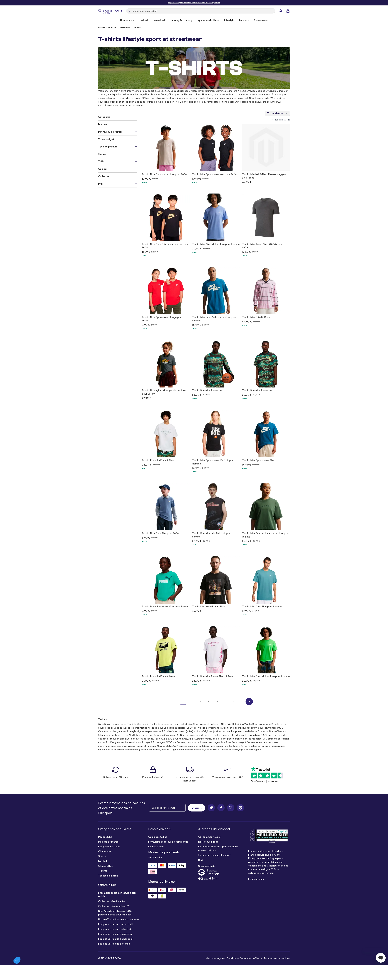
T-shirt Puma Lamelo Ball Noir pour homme (211, 535)
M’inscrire (197, 807)
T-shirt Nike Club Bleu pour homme (262, 606)
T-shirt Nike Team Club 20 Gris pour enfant (262, 246)
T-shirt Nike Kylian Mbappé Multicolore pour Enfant (164, 392)
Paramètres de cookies (277, 958)
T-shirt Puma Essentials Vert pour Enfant (165, 606)
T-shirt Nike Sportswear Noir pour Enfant (215, 174)
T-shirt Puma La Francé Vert (208, 390)
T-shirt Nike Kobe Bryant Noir (208, 606)
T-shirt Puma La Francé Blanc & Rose (212, 676)
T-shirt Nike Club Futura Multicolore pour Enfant (165, 246)
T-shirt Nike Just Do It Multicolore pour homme (214, 319)
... (225, 701)
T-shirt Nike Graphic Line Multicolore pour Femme (265, 535)
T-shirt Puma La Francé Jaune (158, 676)
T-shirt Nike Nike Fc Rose (256, 317)
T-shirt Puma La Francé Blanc (158, 460)
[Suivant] (249, 701)
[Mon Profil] (281, 11)
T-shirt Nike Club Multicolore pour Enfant (165, 174)
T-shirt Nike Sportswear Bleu (258, 460)
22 (234, 701)
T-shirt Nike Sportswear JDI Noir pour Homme (213, 462)
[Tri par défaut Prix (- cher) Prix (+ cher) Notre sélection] (277, 113)
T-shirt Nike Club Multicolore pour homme (216, 244)
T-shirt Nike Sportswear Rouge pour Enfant (162, 319)
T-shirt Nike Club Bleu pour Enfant (161, 533)
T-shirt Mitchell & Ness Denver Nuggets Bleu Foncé (264, 176)
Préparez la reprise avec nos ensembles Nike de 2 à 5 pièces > (194, 2)
